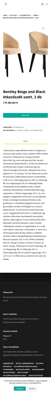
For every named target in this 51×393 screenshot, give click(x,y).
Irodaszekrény (38, 370)
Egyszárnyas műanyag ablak (25, 366)
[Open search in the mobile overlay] (42, 4)
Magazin (7, 335)
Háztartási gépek (23, 370)
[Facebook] (4, 277)
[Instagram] (12, 277)
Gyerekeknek (8, 370)
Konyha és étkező (36, 376)
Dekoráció (7, 366)
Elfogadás (19, 388)
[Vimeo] (25, 277)
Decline (32, 388)
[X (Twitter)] (8, 277)
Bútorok (19, 130)
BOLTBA (25, 115)
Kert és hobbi (22, 372)
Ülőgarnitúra (36, 130)
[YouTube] (20, 277)
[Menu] (47, 4)
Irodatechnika (9, 372)
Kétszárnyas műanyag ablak (14, 376)
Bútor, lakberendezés (25, 363)
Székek (26, 130)
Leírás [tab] (25, 141)
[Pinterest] (16, 277)
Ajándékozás (8, 363)
